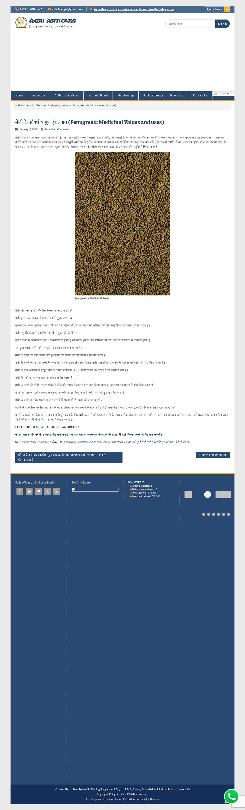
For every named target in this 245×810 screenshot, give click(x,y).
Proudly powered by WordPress (103, 799)
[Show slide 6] (228, 514)
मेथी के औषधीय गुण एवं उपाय (160, 442)
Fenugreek (70, 442)
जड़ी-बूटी (136, 442)
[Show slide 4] (218, 514)
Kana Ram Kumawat (56, 129)
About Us (39, 95)
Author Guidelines (67, 95)
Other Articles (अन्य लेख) (43, 442)
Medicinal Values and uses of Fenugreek (100, 442)
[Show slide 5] (223, 514)
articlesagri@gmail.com (68, 9)
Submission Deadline (213, 455)
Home (19, 95)
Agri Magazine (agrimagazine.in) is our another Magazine (134, 9)
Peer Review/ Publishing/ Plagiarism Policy (96, 789)
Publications (151, 95)
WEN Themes (151, 799)
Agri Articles (52, 20)
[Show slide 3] (213, 514)
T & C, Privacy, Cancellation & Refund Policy (150, 789)
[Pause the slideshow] (219, 494)
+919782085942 (31, 9)
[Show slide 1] (203, 514)
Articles (36, 105)
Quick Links (214, 9)
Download (176, 95)
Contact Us (200, 95)
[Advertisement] (122, 62)
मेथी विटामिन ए (182, 442)
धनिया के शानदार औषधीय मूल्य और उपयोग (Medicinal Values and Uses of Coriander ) (62, 457)
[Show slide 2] (208, 514)
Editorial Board (98, 95)
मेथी (143, 442)
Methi (127, 442)
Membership (126, 95)
